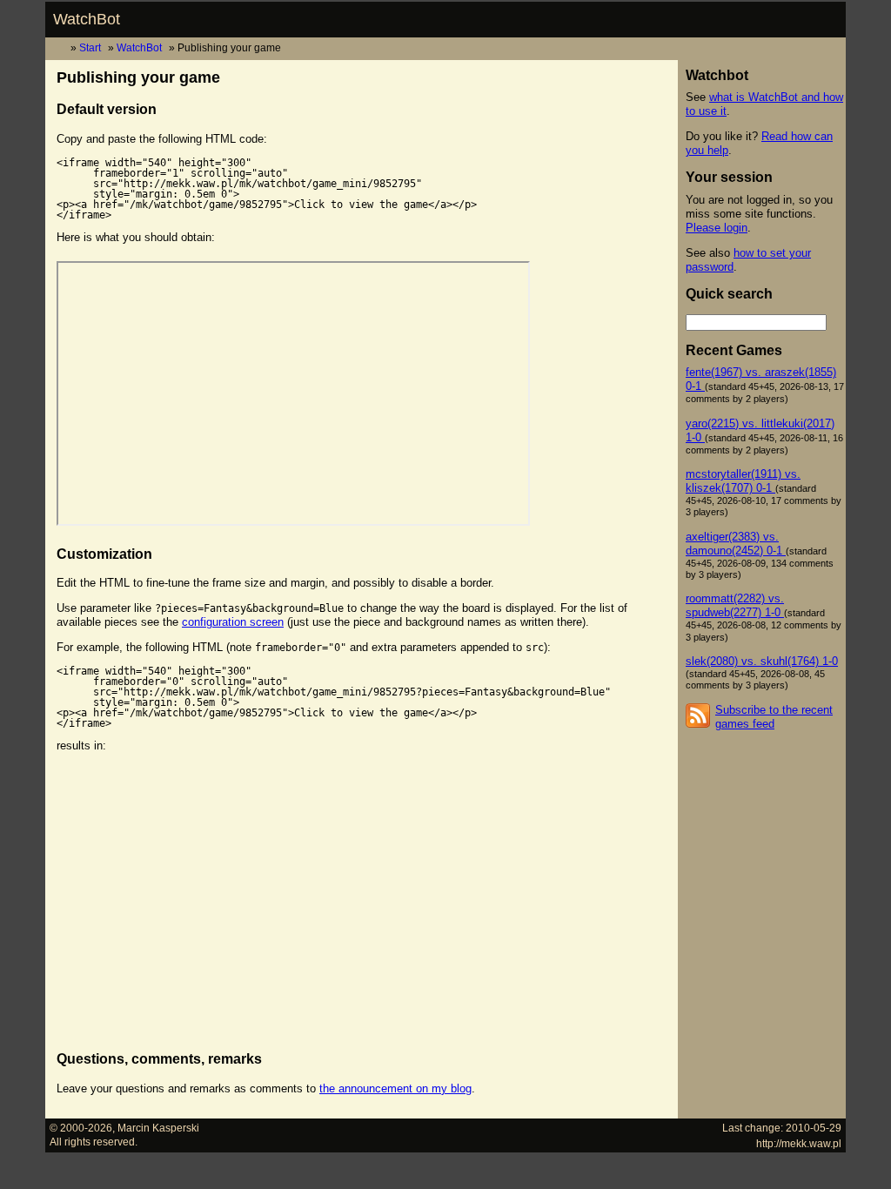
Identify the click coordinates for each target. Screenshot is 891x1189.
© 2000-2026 (81, 1127)
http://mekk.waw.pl (798, 1143)
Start (90, 47)
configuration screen (233, 621)
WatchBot (86, 19)
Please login (716, 227)
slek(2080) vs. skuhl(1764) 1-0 (762, 661)
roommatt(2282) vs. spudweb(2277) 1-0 (735, 605)
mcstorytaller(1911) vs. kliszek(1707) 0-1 (743, 480)
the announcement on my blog (395, 1088)
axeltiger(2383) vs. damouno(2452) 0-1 (736, 543)
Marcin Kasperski (158, 1127)
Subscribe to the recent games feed (774, 716)
